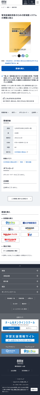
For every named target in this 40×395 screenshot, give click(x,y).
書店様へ (24, 304)
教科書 (5, 281)
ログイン (28, 328)
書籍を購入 (20, 68)
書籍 (8, 7)
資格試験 (6, 276)
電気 (21, 162)
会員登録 (11, 328)
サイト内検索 (32, 3)
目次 (13, 112)
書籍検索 (25, 3)
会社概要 (13, 371)
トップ (2, 7)
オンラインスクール (9, 292)
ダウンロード (23, 112)
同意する (34, 389)
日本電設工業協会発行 (10, 162)
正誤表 (34, 112)
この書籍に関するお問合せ (19, 199)
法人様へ (15, 304)
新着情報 (21, 298)
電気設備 (28, 162)
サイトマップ (20, 379)
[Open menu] (37, 2)
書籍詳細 (4, 112)
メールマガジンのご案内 (20, 309)
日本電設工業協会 (21, 152)
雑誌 (3, 286)
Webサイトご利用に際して (20, 382)
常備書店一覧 (11, 298)
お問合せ (30, 298)
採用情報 (26, 371)
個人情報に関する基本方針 (18, 389)
